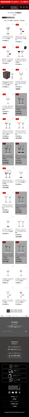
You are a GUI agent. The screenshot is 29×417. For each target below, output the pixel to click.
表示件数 (22, 20)
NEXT (20, 311)
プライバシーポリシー (14, 401)
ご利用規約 (14, 406)
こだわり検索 (9, 20)
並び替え (17, 20)
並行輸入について (14, 396)
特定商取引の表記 (14, 403)
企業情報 (14, 399)
